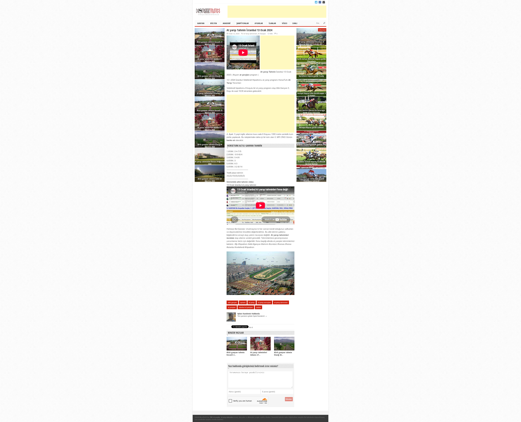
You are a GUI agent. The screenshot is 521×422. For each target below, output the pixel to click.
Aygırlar (259, 23)
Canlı (294, 23)
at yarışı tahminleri (281, 302)
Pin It (251, 327)
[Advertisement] (277, 12)
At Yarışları (262, 33)
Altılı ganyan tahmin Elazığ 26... (283, 353)
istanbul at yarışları (246, 307)
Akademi (227, 23)
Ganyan (200, 23)
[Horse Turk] (208, 11)
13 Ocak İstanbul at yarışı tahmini (241, 184)
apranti (242, 302)
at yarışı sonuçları (264, 302)
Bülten (213, 23)
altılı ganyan (232, 302)
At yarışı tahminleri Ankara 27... (258, 353)
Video (284, 23)
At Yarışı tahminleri (250, 33)
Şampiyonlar (242, 23)
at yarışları (232, 307)
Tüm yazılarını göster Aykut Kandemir (252, 316)
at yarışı (252, 302)
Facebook (320, 2)
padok (258, 307)
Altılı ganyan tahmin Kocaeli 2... (235, 353)
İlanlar (272, 23)
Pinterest (324, 2)
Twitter (316, 2)
